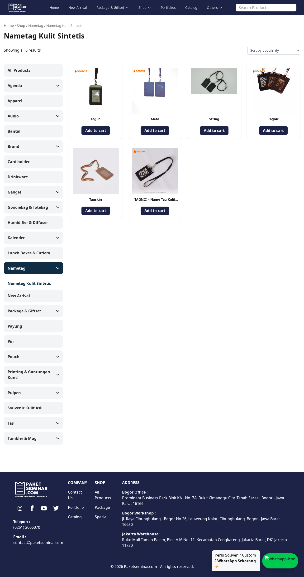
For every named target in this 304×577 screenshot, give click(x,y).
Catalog (191, 7)
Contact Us (75, 495)
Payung (15, 326)
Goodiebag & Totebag (28, 207)
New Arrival (77, 7)
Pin (11, 341)
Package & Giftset (110, 7)
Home (54, 7)
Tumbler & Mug (22, 438)
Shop (142, 7)
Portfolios (168, 7)
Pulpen (14, 392)
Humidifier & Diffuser (28, 222)
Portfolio (76, 507)
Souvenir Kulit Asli (25, 408)
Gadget (14, 192)
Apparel (15, 100)
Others (212, 7)
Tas (11, 423)
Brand (13, 146)
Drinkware (18, 176)
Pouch (13, 356)
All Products (19, 70)
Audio (13, 116)
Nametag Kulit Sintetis (29, 283)
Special (101, 516)
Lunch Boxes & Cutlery (29, 253)
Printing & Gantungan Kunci (29, 374)
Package (102, 507)
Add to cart (95, 130)
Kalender (16, 237)
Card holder (19, 161)
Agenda (15, 85)
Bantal (14, 131)
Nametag (35, 25)
